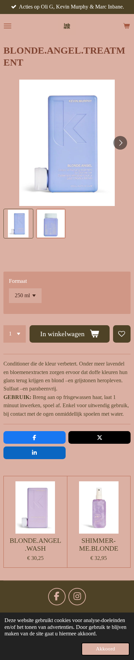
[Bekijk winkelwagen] (126, 26)
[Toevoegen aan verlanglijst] (122, 334)
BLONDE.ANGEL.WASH (35, 544)
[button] (18, 223)
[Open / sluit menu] (7, 26)
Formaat (18, 281)
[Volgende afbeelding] (120, 143)
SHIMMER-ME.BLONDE (98, 544)
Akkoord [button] (105, 648)
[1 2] (14, 334)
